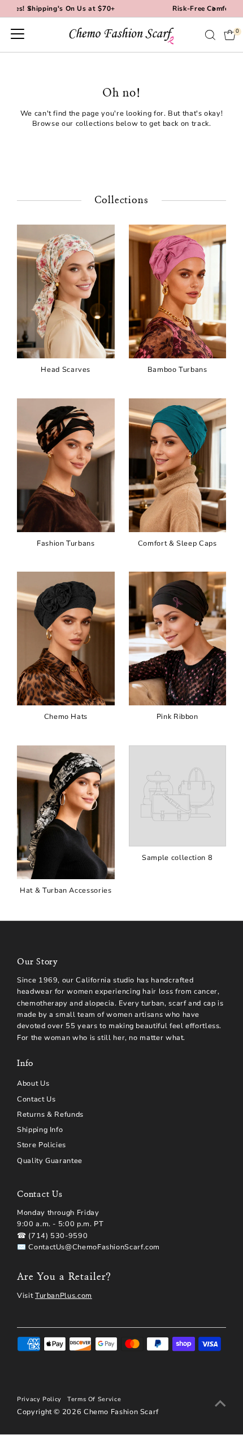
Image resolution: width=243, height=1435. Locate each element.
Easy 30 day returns (158, 8)
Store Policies (41, 1145)
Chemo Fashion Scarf (121, 1412)
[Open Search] (210, 35)
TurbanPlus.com (63, 1296)
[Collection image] (177, 796)
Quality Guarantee (50, 1161)
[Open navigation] (17, 35)
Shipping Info (40, 1130)
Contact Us (36, 1099)
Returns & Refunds (50, 1114)
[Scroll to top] (220, 1404)
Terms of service (94, 1399)
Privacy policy (39, 1399)
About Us (33, 1083)
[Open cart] (230, 35)
